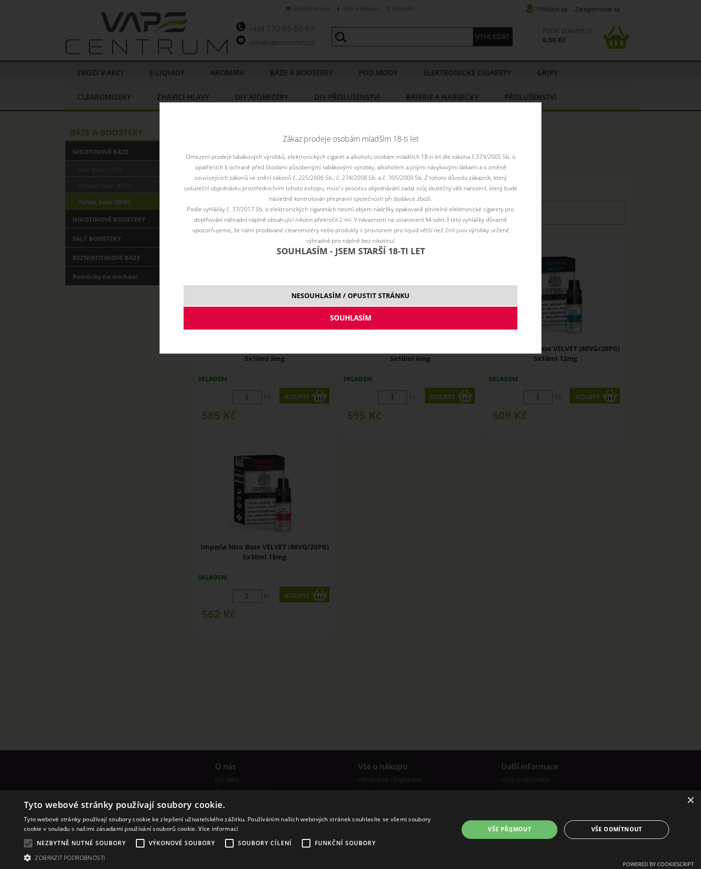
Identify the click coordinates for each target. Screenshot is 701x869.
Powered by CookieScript (658, 864)
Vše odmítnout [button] (616, 829)
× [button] (690, 800)
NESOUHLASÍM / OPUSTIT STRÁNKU (350, 295)
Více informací (218, 829)
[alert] (350, 829)
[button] (234, 857)
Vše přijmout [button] (509, 829)
